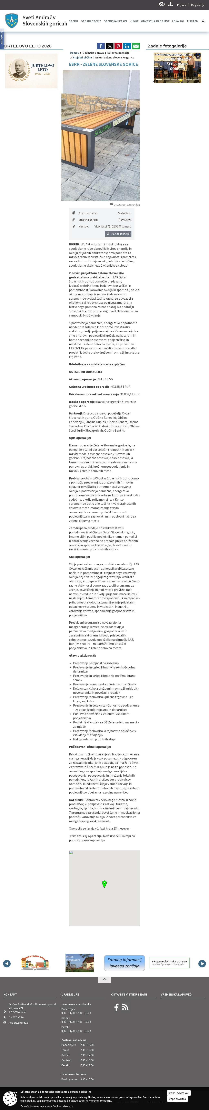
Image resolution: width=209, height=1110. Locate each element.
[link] (101, 46)
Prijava (181, 5)
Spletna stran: (88, 220)
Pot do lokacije (120, 234)
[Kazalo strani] (170, 4)
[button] (153, 69)
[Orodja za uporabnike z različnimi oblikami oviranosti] (162, 4)
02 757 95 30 (16, 1017)
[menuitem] (91, 21)
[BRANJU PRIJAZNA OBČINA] (35, 963)
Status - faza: (88, 213)
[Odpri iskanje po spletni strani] (203, 21)
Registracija (198, 5)
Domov (74, 53)
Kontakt (10, 994)
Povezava (125, 220)
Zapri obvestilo (177, 1099)
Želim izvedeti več (179, 1093)
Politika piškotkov (63, 1106)
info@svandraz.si (19, 1022)
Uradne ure (70, 994)
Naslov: (84, 226)
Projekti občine (82, 57)
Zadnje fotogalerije (167, 46)
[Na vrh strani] (104, 980)
